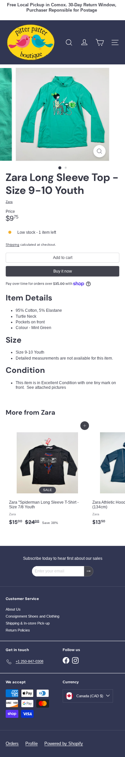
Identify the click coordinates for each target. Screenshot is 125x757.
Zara (48, 412)
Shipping (12, 244)
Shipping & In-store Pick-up (28, 623)
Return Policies (18, 630)
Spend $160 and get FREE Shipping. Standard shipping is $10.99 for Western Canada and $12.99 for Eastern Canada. (62, 13)
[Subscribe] (88, 571)
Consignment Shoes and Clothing (32, 616)
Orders (12, 743)
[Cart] (99, 42)
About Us (13, 609)
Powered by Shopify (63, 743)
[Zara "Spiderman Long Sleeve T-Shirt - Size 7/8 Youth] (47, 477)
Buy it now (62, 271)
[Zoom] (99, 151)
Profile (31, 743)
